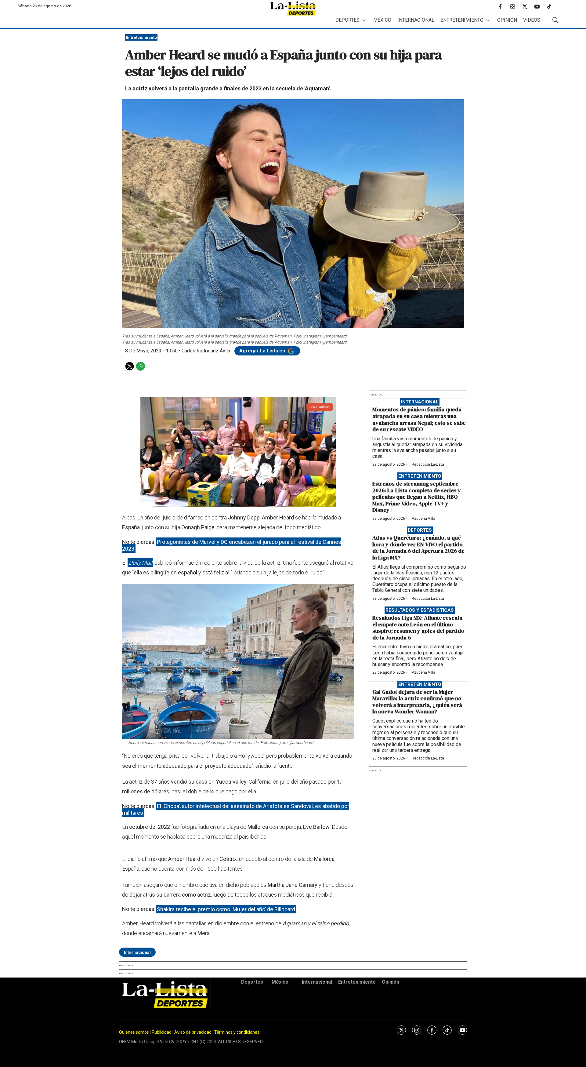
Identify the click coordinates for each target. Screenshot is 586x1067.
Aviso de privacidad (193, 1032)
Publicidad (162, 1032)
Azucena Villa (423, 518)
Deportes (347, 20)
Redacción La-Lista (428, 464)
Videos (531, 20)
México (382, 20)
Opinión (507, 20)
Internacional (415, 20)
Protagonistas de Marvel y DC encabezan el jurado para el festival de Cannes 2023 (231, 545)
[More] (364, 20)
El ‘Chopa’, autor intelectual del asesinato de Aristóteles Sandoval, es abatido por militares (235, 809)
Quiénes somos (134, 1032)
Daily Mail (140, 562)
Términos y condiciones (236, 1032)
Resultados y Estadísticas (419, 610)
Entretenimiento (461, 20)
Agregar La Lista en (262, 351)
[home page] (293, 8)
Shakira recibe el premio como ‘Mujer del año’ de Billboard (226, 909)
